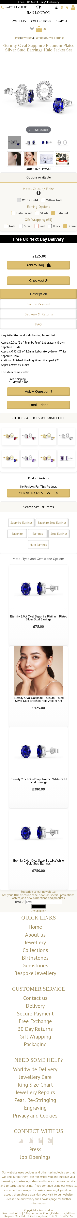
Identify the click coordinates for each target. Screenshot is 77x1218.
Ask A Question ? (38, 391)
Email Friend (39, 405)
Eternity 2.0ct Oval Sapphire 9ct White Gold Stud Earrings (39, 780)
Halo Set (62, 213)
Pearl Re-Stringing (35, 1100)
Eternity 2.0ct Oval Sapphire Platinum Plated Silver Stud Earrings (38, 618)
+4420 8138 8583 (16, 7)
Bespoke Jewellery (35, 973)
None (72, 226)
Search (61, 21)
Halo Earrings (38, 545)
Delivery (35, 1005)
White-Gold (30, 200)
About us (35, 934)
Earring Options (38, 206)
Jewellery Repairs (35, 1092)
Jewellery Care (35, 1076)
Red (42, 226)
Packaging (35, 1044)
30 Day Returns (35, 1028)
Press (35, 1149)
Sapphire (17, 534)
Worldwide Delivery (35, 1069)
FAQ (38, 324)
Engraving (35, 1107)
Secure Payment (39, 304)
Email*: (19, 902)
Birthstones (35, 957)
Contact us (35, 997)
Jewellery (18, 21)
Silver (27, 226)
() (45, 29)
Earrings (40, 37)
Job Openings (35, 1156)
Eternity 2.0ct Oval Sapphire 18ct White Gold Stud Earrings (38, 862)
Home (16, 38)
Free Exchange (35, 1021)
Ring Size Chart (35, 1084)
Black (56, 226)
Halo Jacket (24, 213)
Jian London (45, 1210)
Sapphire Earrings (21, 522)
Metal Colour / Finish (38, 188)
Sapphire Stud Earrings (52, 522)
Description (38, 294)
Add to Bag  (38, 265)
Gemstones (35, 965)
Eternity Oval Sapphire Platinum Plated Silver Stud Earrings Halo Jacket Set (39, 699)
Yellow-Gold (54, 200)
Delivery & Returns (38, 314)
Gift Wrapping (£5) (38, 219)
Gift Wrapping (35, 1036)
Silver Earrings (55, 37)
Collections (41, 21)
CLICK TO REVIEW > (38, 493)
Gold (12, 226)
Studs (44, 213)
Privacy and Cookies (35, 1115)
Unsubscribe (38, 911)
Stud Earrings (59, 534)
